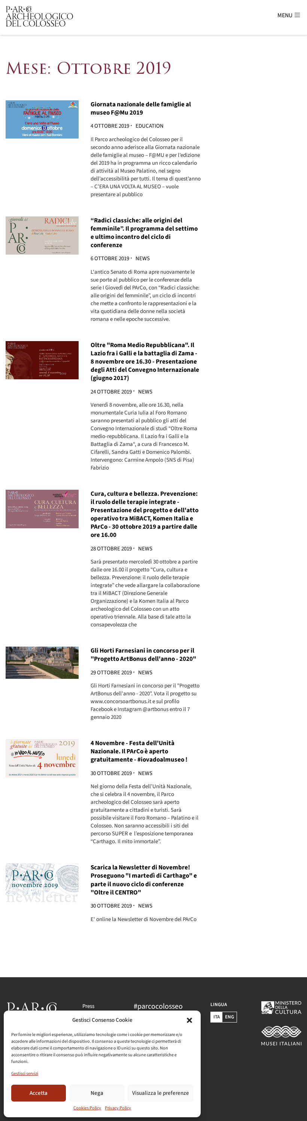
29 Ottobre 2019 (112, 673)
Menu (285, 15)
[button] (189, 1020)
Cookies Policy (87, 1108)
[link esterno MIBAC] (281, 1035)
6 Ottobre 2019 (110, 258)
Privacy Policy (118, 1108)
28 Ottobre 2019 (112, 549)
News (143, 258)
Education (150, 126)
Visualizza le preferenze (160, 1093)
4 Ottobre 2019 (110, 126)
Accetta (39, 1093)
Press (88, 1006)
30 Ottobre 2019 (112, 773)
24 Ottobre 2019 (112, 392)
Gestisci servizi (24, 1074)
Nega (97, 1093)
